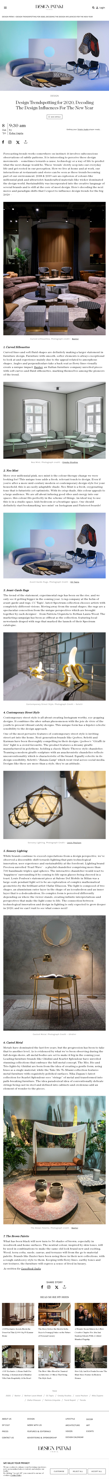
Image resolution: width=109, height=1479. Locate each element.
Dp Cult (6, 1425)
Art (88, 1425)
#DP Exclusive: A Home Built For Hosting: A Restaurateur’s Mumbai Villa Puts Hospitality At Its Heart (16, 1374)
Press (5, 1431)
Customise (59, 1471)
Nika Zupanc (97, 1395)
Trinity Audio (83, 129)
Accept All (96, 1471)
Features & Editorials (39, 1431)
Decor (89, 1419)
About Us (6, 1419)
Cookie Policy (15, 1475)
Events (90, 1431)
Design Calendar (74, 1437)
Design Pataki (8, 17)
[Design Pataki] (54, 1449)
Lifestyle (70, 1419)
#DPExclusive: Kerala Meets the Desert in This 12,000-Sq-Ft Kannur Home (17, 1332)
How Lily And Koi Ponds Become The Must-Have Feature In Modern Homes (91, 1374)
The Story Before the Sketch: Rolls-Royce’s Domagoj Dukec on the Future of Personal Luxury (54, 1332)
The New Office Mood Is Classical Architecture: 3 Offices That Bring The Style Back (53, 1374)
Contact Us (8, 1437)
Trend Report (70, 1400)
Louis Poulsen (74, 842)
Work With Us (34, 1425)
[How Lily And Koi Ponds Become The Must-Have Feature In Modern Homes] (91, 1356)
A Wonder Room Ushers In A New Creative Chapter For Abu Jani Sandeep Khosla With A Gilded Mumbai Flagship (89, 1334)
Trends (83, 1400)
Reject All (78, 1471)
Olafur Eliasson (34, 1400)
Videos (69, 1431)
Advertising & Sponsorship (42, 1437)
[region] (54, 1469)
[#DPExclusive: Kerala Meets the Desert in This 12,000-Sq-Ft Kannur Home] (18, 1314)
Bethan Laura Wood (33, 1395)
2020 (8, 1395)
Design (54, 95)
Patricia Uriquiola (52, 1400)
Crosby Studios (70, 462)
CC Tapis (74, 582)
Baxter (75, 339)
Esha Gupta (16, 133)
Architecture (73, 1425)
